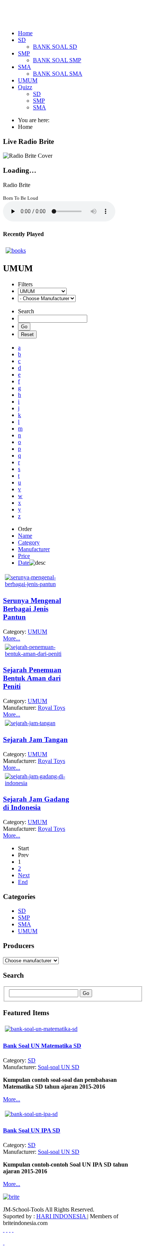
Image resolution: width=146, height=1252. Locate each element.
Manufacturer (34, 549)
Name (25, 536)
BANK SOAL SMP (57, 60)
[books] (16, 250)
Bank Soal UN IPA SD (31, 1130)
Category (29, 542)
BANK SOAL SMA (57, 73)
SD (37, 94)
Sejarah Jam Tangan (35, 739)
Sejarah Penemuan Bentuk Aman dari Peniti (32, 678)
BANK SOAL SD (55, 46)
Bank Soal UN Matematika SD (42, 1046)
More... (11, 638)
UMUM (27, 931)
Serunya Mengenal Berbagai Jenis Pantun (32, 609)
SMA (39, 107)
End (23, 882)
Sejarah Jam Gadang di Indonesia (36, 803)
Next (24, 875)
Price (24, 556)
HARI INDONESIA (61, 1216)
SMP (39, 100)
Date (23, 562)
